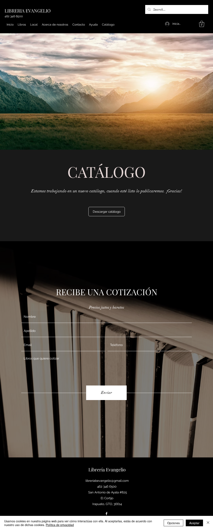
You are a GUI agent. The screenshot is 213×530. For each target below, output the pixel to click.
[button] (201, 24)
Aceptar (194, 523)
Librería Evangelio (107, 469)
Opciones (173, 523)
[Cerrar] (208, 523)
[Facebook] (106, 513)
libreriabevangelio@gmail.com (107, 481)
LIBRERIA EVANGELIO (28, 10)
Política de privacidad (60, 525)
